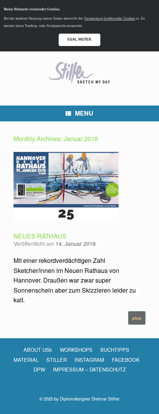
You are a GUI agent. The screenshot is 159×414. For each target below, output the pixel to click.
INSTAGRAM (89, 359)
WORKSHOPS (76, 349)
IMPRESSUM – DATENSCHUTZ (89, 369)
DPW (39, 369)
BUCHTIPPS (114, 349)
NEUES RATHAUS (40, 236)
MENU (84, 113)
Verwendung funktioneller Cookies (109, 18)
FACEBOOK (126, 359)
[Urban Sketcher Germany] (79, 72)
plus (136, 318)
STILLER (56, 359)
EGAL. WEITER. (80, 39)
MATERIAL (26, 359)
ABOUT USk (38, 349)
